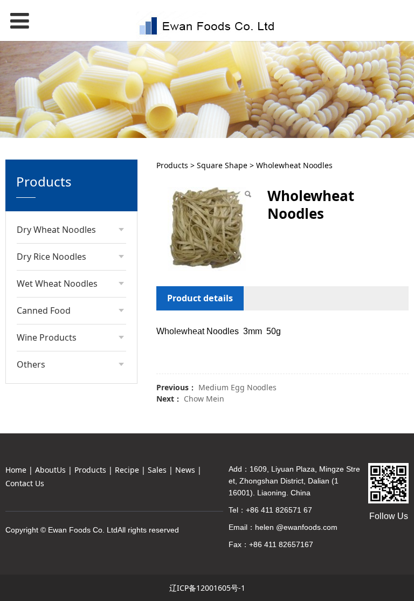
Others (31, 364)
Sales (157, 470)
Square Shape (222, 165)
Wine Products (47, 337)
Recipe (127, 470)
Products (172, 165)
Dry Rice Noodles (51, 256)
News (185, 470)
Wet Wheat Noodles (57, 283)
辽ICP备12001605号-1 (207, 588)
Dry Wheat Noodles (56, 230)
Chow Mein (204, 398)
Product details (200, 298)
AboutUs (50, 470)
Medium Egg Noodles (237, 387)
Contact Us (24, 483)
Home (15, 470)
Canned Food (44, 310)
